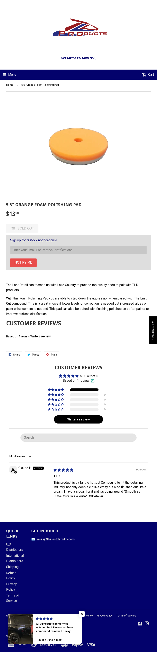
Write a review (40, 336)
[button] (56, 389)
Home (9, 84)
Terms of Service (126, 615)
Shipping (12, 567)
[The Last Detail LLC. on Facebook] (140, 624)
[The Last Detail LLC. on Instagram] (147, 624)
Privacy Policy (104, 615)
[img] (63, 470)
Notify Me (23, 262)
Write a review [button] (78, 419)
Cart (150, 75)
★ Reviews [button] (153, 330)
